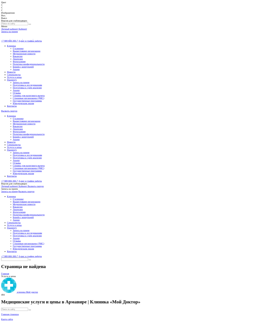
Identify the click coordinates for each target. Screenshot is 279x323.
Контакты (12, 106)
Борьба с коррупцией (23, 67)
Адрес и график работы (30, 41)
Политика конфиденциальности (29, 64)
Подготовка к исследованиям (27, 85)
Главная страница (10, 314)
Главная (5, 273)
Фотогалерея (19, 61)
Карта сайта (7, 319)
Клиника (11, 46)
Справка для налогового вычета (29, 95)
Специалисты (14, 74)
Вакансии (18, 56)
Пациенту (12, 80)
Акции (16, 69)
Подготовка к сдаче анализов (27, 87)
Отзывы (17, 93)
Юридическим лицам (23, 103)
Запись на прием (9, 31)
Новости (11, 72)
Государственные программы (27, 101)
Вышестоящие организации (26, 51)
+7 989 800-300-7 (9, 41)
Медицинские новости (24, 53)
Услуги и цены (14, 77)
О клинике (18, 48)
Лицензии (18, 59)
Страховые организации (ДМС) (28, 98)
